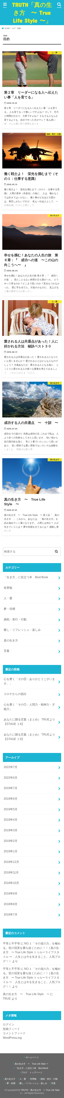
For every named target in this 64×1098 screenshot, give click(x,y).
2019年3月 (10, 830)
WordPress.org (12, 1037)
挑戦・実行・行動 (15, 619)
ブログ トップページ (31, 1072)
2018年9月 (10, 893)
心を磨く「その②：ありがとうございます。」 (29, 681)
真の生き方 (11, 640)
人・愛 (8, 598)
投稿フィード (11, 1028)
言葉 (6, 650)
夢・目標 (9, 608)
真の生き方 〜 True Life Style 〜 (26, 994)
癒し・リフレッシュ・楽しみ (22, 629)
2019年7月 (10, 788)
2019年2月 (10, 840)
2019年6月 (10, 798)
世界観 (8, 587)
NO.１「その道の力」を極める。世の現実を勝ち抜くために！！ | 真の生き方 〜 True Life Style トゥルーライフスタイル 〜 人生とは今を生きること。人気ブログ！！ (31, 952)
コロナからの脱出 (15, 693)
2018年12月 (11, 861)
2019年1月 (10, 851)
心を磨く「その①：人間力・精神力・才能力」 (29, 707)
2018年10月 (11, 882)
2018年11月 (11, 872)
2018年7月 (10, 914)
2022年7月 (10, 767)
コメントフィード (14, 1033)
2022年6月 (10, 777)
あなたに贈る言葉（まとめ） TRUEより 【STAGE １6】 (29, 721)
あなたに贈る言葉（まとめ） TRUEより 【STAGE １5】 (29, 737)
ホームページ (32, 1057)
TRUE (7, 998)
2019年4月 (10, 819)
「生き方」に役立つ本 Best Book (26, 577)
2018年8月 (10, 904)
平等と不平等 (11, 943)
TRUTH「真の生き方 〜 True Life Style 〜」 (32, 12)
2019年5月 (10, 809)
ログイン (8, 1024)
